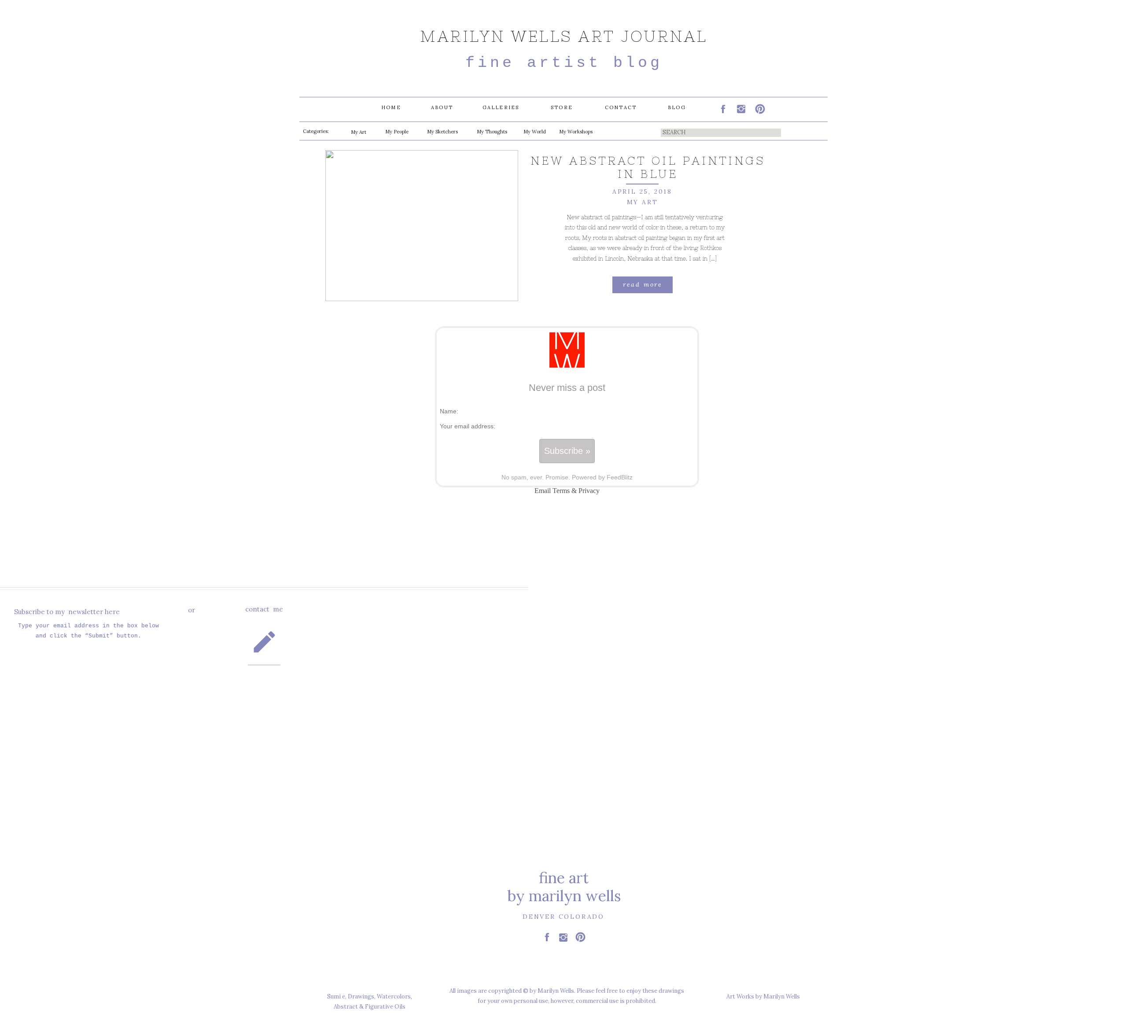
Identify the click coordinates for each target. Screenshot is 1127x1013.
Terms (561, 490)
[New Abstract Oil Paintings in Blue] (421, 225)
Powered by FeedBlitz (602, 477)
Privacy (589, 490)
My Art (642, 202)
